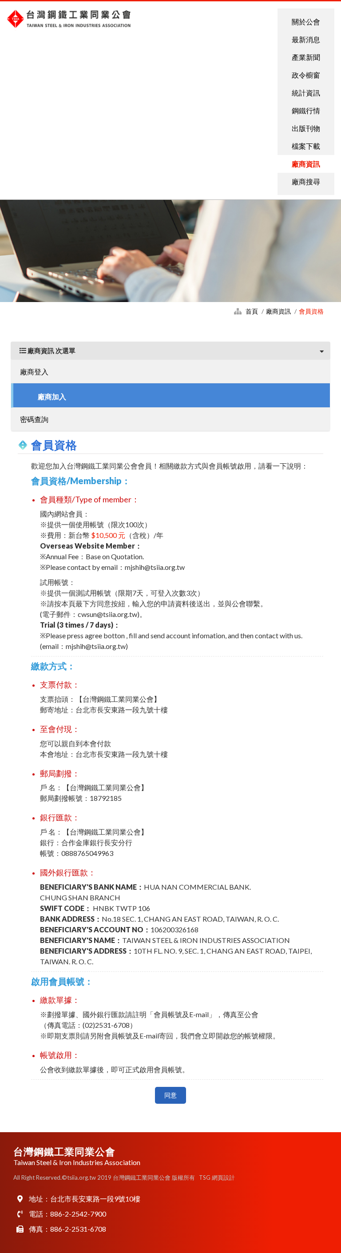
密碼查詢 (34, 419)
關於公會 (306, 21)
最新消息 (306, 39)
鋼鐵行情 (306, 110)
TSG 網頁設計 (217, 1177)
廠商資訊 (306, 163)
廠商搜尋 (306, 181)
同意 (170, 1095)
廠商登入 (34, 371)
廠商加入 (52, 396)
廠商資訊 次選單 (50, 350)
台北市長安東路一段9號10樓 (95, 1198)
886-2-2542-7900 (78, 1213)
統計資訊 (306, 92)
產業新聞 (306, 57)
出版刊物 (306, 128)
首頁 (252, 311)
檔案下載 (306, 146)
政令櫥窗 (306, 75)
